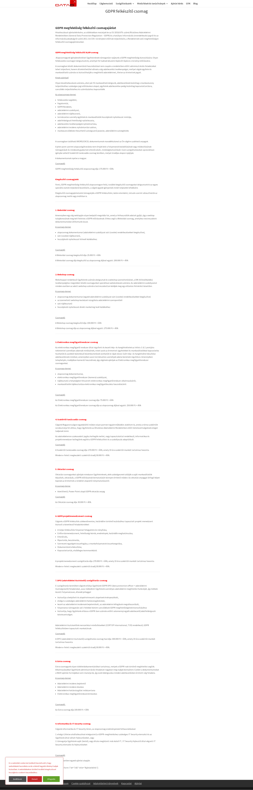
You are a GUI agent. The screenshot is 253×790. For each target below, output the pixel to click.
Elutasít (35, 779)
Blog (195, 4)
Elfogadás (51, 779)
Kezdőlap (92, 4)
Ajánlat (138, 783)
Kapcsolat (126, 783)
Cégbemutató (106, 4)
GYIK (188, 4)
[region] (34, 771)
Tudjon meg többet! (46, 772)
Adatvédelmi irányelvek (105, 783)
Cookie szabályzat (80, 783)
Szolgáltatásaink (124, 4)
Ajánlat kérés (177, 4)
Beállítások (17, 779)
